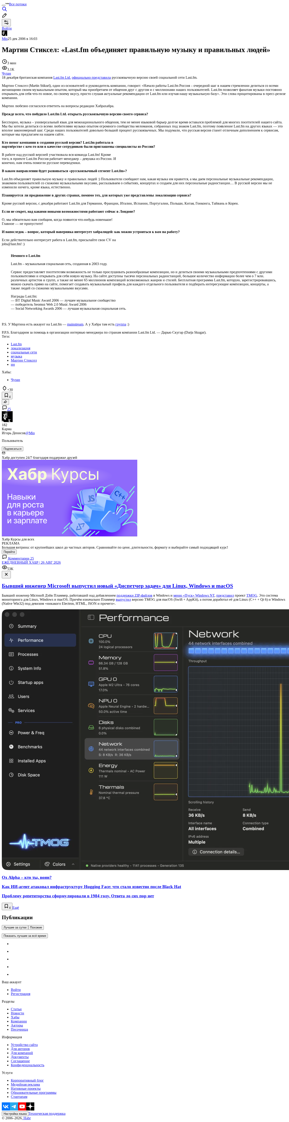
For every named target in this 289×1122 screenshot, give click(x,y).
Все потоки (18, 4)
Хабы (15, 1017)
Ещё (15, 908)
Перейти (9, 552)
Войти (16, 990)
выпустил (123, 599)
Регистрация (20, 994)
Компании (19, 1021)
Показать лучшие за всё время (25, 935)
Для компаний (22, 1053)
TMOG (251, 595)
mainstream (75, 324)
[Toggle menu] (3, 5)
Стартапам (19, 1097)
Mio (5, 39)
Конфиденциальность (27, 1065)
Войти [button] (7, 28)
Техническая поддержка (46, 1113)
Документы (20, 1057)
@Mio (30, 433)
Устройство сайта (24, 1045)
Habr (27, 1118)
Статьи (16, 1009)
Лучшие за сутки (15, 927)
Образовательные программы (33, 1092)
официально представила (91, 77)
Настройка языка (15, 1113)
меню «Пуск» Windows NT (193, 595)
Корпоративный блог (27, 1080)
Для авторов (20, 1049)
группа (120, 324)
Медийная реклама (25, 1084)
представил (225, 595)
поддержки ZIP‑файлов (134, 595)
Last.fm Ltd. (62, 77)
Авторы (17, 1025)
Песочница (19, 1029)
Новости (17, 1013)
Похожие (36, 927)
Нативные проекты (26, 1088)
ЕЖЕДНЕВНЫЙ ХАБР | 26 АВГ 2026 (31, 562)
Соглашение (20, 1061)
